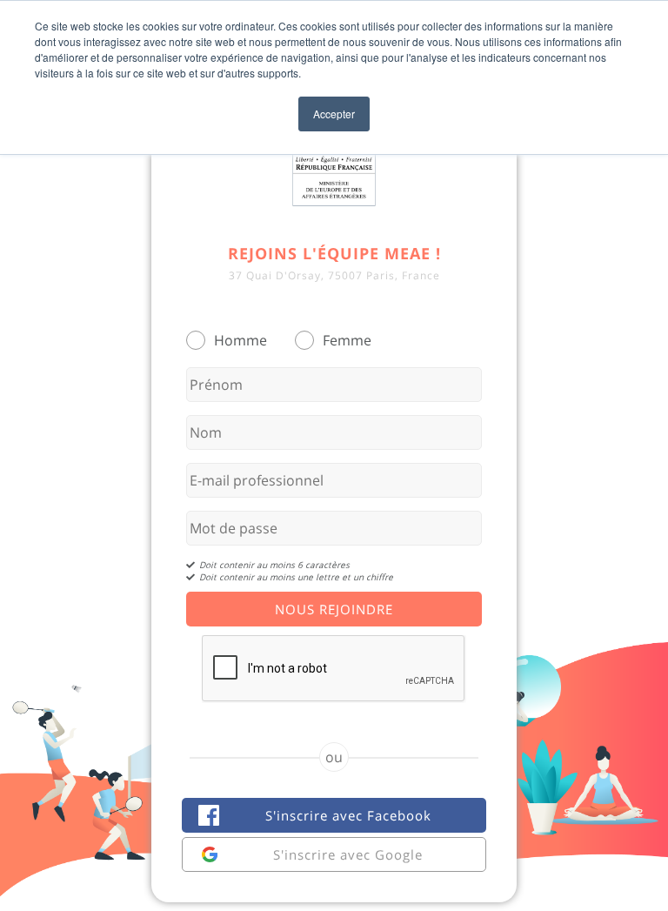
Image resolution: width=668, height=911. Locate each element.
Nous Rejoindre (334, 609)
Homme (240, 340)
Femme (347, 340)
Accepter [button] (334, 113)
